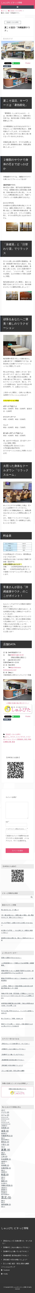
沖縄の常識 (7, 1185)
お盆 (3, 1110)
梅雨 (4, 1181)
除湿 (3, 1202)
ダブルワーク (5, 1118)
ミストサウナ (20, 737)
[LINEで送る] (16, 63)
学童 (3, 1146)
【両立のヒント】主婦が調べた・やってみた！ (15, 1043)
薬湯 (13, 742)
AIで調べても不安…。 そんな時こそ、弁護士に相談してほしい (17, 931)
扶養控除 (6, 1168)
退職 (3, 1200)
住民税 (5, 1128)
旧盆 (3, 1177)
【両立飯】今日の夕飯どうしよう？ (12, 1065)
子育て (5, 1145)
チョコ (3, 1120)
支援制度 (4, 1172)
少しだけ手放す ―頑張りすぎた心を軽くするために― (17, 924)
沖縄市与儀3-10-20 (17, 655)
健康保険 (4, 1133)
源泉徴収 (4, 1189)
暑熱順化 (20, 739)
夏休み (5, 1142)
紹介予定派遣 (5, 1194)
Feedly (6, 1274)
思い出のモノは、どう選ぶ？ (10, 910)
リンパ (14, 739)
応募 (3, 1163)
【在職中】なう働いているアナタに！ (12, 1054)
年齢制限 (4, 1161)
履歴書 (3, 1154)
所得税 (5, 1165)
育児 (6, 1197)
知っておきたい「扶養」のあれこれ (12, 1018)
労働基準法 (7, 1136)
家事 (5, 1149)
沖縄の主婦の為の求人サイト (17, 1089)
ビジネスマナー (5, 1124)
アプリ (5, 1112)
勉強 (3, 1138)
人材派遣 (4, 1125)
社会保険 (4, 1192)
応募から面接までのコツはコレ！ (11, 957)
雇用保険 (6, 1204)
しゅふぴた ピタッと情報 (11, 3)
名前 (7, 822)
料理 (5, 1174)
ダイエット (4, 1117)
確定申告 (4, 1191)
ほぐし (7, 737)
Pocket (27, 63)
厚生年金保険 (5, 1139)
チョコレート (5, 1122)
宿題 (3, 1152)
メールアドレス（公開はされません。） (16, 829)
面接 (3, 1206)
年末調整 (6, 1159)
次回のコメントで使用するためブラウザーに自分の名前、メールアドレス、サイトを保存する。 (17, 838)
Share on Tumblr (7, 66)
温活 (25, 739)
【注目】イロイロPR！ (13, 734)
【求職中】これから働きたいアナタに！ (13, 1049)
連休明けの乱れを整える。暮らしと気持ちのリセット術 (17, 939)
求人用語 (4, 1183)
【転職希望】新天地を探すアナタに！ (12, 1060)
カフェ (5, 1115)
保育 (5, 1131)
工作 (4, 1156)
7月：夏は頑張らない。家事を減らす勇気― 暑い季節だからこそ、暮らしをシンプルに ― (17, 916)
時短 (3, 1178)
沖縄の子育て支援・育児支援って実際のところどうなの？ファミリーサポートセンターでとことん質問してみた (17, 996)
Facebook (7, 1270)
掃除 (3, 1170)
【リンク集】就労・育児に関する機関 (12, 1071)
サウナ (12, 737)
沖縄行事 (4, 1187)
